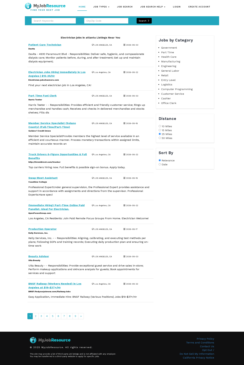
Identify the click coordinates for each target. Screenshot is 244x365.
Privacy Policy (205, 338)
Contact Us (207, 346)
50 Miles (167, 138)
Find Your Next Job (45, 10)
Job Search (125, 6)
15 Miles (167, 130)
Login (177, 6)
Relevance (168, 160)
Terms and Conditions (200, 342)
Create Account (199, 6)
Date (164, 164)
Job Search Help (152, 6)
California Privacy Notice (198, 357)
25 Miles (167, 134)
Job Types (100, 6)
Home (82, 6)
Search (143, 20)
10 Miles (167, 126)
